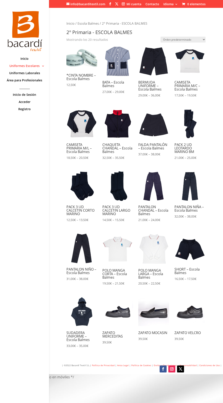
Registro (24, 109)
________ (24, 87)
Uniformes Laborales (24, 73)
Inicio (24, 59)
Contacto (152, 4)
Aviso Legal (123, 365)
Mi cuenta (134, 4)
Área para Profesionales (24, 80)
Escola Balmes (88, 23)
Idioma (168, 4)
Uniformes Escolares (24, 66)
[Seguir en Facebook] (163, 368)
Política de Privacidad (103, 365)
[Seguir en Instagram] (171, 368)
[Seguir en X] (180, 368)
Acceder (24, 102)
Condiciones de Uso (209, 365)
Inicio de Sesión (24, 95)
